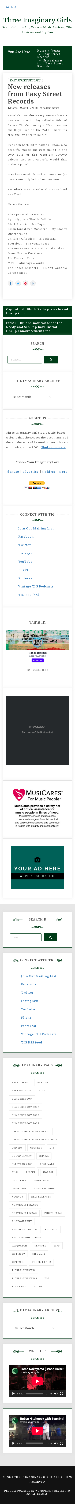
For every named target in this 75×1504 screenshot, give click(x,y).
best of (42, 1082)
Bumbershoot (22, 1098)
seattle (40, 1245)
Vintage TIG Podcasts (36, 586)
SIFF (57, 1245)
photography (22, 1221)
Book (42, 1090)
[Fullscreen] (61, 1393)
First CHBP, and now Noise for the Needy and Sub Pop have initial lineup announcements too (34, 327)
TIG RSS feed (28, 594)
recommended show (26, 1237)
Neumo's (18, 1196)
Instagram (26, 553)
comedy (17, 1147)
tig (46, 1278)
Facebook (26, 536)
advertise (31, 471)
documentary (22, 1156)
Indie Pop (19, 1188)
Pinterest (26, 578)
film (15, 1172)
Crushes (36, 1147)
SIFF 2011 (38, 1254)
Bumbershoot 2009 (25, 1123)
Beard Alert (21, 1082)
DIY (52, 1147)
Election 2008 (22, 1164)
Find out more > (53, 447)
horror (48, 1172)
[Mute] (56, 1393)
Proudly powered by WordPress (28, 1491)
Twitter (24, 545)
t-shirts (48, 471)
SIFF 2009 (18, 1254)
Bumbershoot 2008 (25, 1115)
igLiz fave (19, 1180)
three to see (41, 1262)
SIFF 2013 (18, 1262)
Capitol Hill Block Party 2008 (34, 1139)
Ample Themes (37, 1494)
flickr (31, 1172)
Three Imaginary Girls (37, 20)
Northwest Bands (25, 1205)
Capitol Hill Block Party (31, 1131)
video (38, 1286)
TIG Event (19, 1286)
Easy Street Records (25, 80)
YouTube (25, 561)
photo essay (53, 1213)
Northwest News (24, 1213)
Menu (11, 7)
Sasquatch (19, 1245)
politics (51, 1229)
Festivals (47, 1164)
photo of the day (25, 1229)
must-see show (44, 1188)
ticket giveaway (24, 1270)
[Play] (13, 1393)
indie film (42, 1180)
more (63, 471)
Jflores (13, 108)
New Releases (41, 1196)
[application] (37, 1381)
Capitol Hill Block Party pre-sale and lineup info (37, 311)
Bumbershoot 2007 (25, 1107)
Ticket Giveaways (24, 1278)
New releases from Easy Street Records (35, 94)
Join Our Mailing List (36, 528)
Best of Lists (21, 1090)
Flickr (23, 570)
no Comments (50, 108)
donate (13, 471)
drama (44, 1156)
